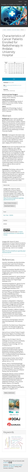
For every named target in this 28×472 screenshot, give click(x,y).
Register (20, 1)
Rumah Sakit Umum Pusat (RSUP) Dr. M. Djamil (12, 465)
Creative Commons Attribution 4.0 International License (13, 233)
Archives (9, 29)
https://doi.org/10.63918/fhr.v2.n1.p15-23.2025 (12, 86)
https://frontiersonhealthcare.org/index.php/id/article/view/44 (13, 198)
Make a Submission (9, 393)
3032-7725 (15, 414)
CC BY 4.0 (5, 462)
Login (25, 1)
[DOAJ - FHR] (14, 419)
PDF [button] (14, 79)
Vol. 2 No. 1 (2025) (15, 29)
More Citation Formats (10, 203)
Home (4, 29)
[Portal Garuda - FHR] (14, 424)
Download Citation (9, 206)
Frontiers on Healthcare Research (11, 4)
